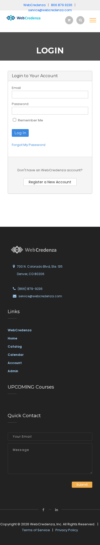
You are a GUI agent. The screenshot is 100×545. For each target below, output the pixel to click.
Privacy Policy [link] (66, 530)
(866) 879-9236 (30, 289)
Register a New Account (50, 182)
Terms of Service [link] (36, 530)
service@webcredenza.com (40, 296)
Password (20, 103)
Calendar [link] (16, 355)
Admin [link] (13, 371)
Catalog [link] (15, 346)
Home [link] (12, 338)
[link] (23, 17)
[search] (80, 20)
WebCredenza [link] (20, 330)
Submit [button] (82, 484)
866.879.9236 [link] (61, 5)
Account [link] (15, 363)
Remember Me (30, 120)
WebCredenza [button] (34, 5)
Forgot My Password (28, 144)
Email (16, 87)
